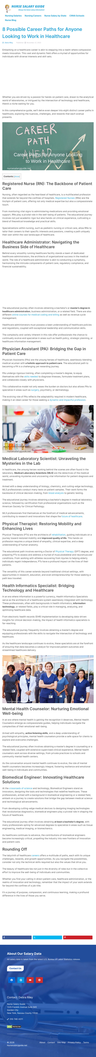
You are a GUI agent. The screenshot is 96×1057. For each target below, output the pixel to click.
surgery (35, 390)
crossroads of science (20, 788)
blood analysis (56, 493)
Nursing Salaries (13, 15)
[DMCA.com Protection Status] (14, 1027)
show (16, 176)
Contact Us (15, 968)
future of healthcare (71, 516)
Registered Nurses (65, 198)
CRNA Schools (76, 15)
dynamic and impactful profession (68, 400)
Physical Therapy (64, 551)
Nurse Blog (10, 20)
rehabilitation (59, 534)
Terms (86, 1042)
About (42, 1042)
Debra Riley (9, 43)
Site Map (61, 1042)
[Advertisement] (48, 78)
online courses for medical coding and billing (35, 314)
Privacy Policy (74, 1042)
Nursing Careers (33, 15)
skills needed (31, 376)
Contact (51, 1042)
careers (35, 855)
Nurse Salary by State (55, 15)
